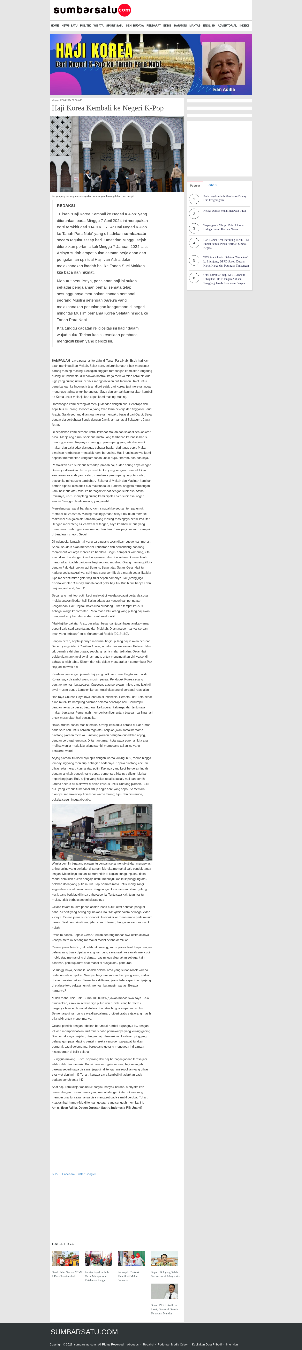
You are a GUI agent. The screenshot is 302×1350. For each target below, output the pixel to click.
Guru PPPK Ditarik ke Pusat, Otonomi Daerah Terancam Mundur (164, 1309)
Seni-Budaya (135, 25)
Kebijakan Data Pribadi (207, 1344)
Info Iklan (232, 1344)
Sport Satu (114, 25)
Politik (85, 25)
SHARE (57, 1174)
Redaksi (148, 1344)
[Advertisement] (102, 1141)
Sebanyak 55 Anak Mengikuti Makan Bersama (128, 1276)
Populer (195, 185)
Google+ (91, 1174)
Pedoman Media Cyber (173, 1344)
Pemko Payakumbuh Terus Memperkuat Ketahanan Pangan (97, 1276)
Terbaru (212, 185)
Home (55, 25)
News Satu (69, 25)
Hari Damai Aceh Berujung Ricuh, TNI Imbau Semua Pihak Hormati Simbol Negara (226, 244)
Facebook (68, 1174)
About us (133, 1344)
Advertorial (227, 25)
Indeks (245, 25)
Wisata (98, 25)
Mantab (195, 25)
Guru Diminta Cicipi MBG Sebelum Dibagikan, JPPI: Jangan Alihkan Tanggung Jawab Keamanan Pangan (224, 279)
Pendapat (153, 25)
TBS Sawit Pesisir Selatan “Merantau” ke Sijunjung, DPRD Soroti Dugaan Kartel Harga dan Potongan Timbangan (226, 261)
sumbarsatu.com (85, 1344)
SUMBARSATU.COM (84, 1332)
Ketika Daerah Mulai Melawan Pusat (224, 210)
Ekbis (167, 25)
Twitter (80, 1174)
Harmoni (180, 25)
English (209, 25)
